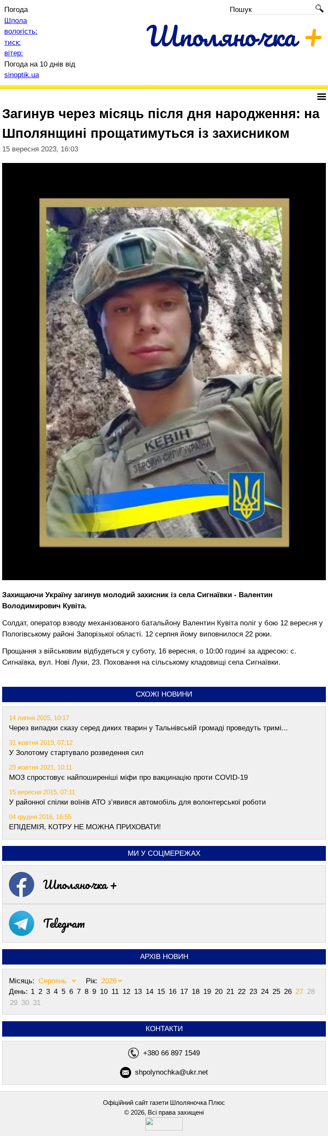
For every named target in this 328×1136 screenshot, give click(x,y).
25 (277, 992)
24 (266, 992)
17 (185, 992)
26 (289, 992)
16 (174, 992)
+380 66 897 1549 (171, 1053)
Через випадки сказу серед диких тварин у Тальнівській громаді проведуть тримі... (148, 728)
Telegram (64, 923)
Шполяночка (235, 35)
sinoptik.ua (21, 75)
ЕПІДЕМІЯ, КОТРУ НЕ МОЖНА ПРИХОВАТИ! (85, 827)
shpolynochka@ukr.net (171, 1072)
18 (197, 992)
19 (208, 992)
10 (105, 992)
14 (150, 992)
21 (231, 992)
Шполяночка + (80, 884)
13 (139, 992)
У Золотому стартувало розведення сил (76, 753)
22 (243, 992)
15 (162, 992)
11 (116, 992)
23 (254, 992)
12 (127, 992)
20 (220, 992)
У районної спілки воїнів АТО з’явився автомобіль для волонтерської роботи (137, 802)
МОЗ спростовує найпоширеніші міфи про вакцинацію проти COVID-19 (128, 777)
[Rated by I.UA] (164, 1128)
